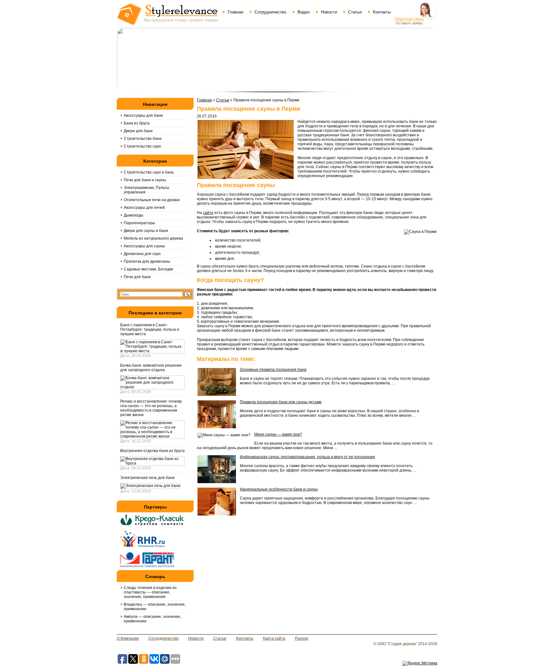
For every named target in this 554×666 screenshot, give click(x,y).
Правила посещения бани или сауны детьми (281, 402)
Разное (301, 638)
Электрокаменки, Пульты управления (146, 189)
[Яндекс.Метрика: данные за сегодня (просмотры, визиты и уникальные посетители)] (419, 663)
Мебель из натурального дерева (153, 238)
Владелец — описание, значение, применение (155, 606)
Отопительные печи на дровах (152, 200)
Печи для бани (137, 277)
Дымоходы (133, 215)
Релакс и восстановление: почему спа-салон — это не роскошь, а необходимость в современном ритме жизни (151, 408)
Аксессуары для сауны (144, 246)
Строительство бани (143, 138)
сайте (208, 212)
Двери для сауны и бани (146, 230)
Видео (304, 12)
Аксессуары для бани (143, 115)
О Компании (128, 638)
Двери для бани (138, 131)
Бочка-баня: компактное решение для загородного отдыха (151, 367)
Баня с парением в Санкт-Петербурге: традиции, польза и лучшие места (149, 329)
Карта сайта (274, 638)
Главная (235, 12)
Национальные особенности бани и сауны (279, 489)
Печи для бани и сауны (145, 180)
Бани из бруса (137, 123)
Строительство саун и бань (149, 172)
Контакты (382, 12)
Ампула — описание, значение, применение (152, 618)
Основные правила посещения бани (273, 369)
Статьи (355, 12)
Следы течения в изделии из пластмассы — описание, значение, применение (150, 592)
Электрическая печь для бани (147, 477)
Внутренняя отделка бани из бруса (152, 450)
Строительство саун (142, 146)
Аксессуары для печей (144, 207)
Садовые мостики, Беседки (148, 269)
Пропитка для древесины (147, 261)
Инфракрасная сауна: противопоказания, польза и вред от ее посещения (307, 457)
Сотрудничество (270, 12)
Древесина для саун (142, 254)
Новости (329, 12)
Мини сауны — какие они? (278, 434)
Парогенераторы (139, 223)
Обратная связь (409, 19)
